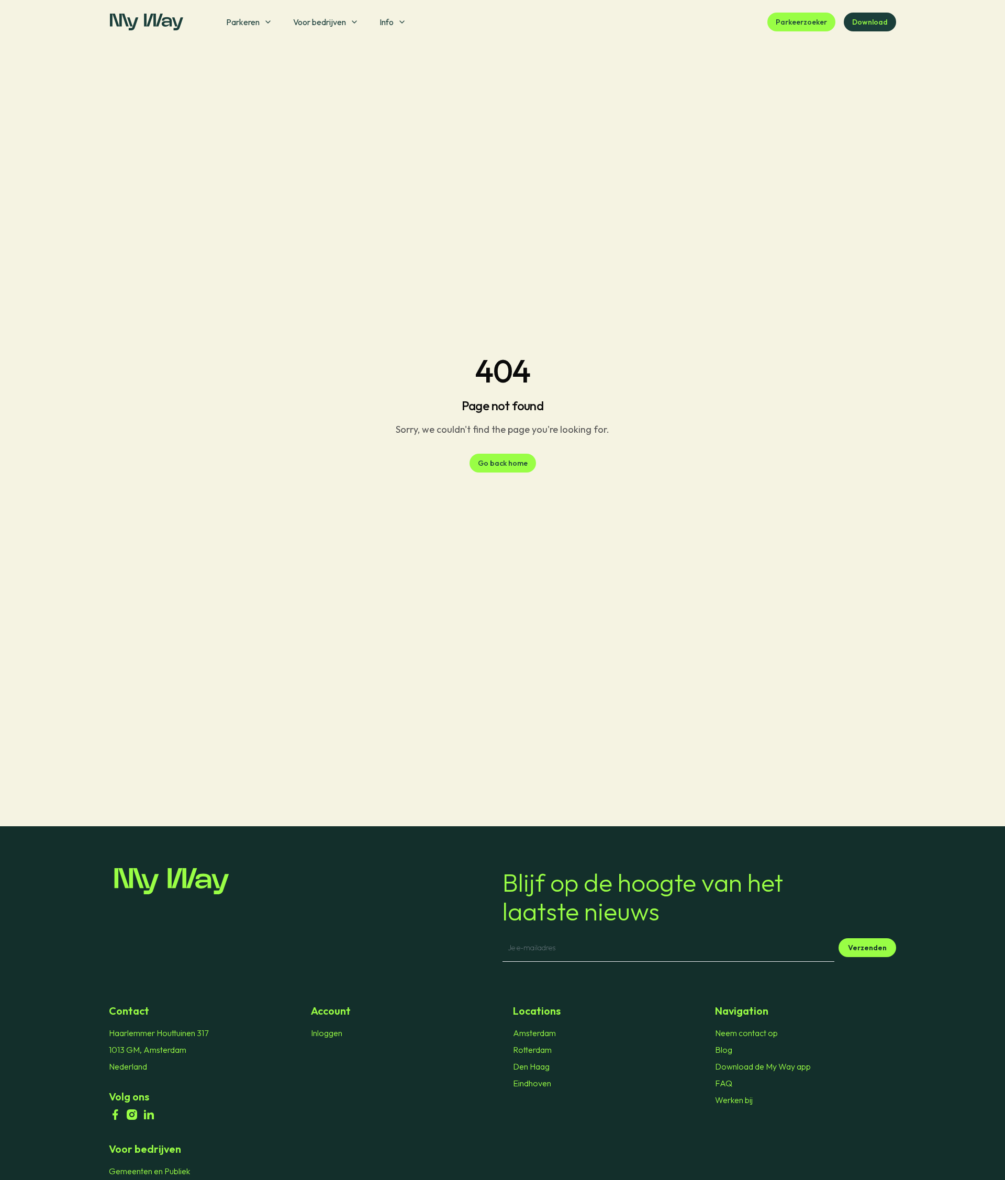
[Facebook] (115, 1114)
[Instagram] (132, 1114)
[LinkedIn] (148, 1114)
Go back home (503, 463)
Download (870, 22)
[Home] (305, 881)
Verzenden (867, 947)
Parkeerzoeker (801, 22)
